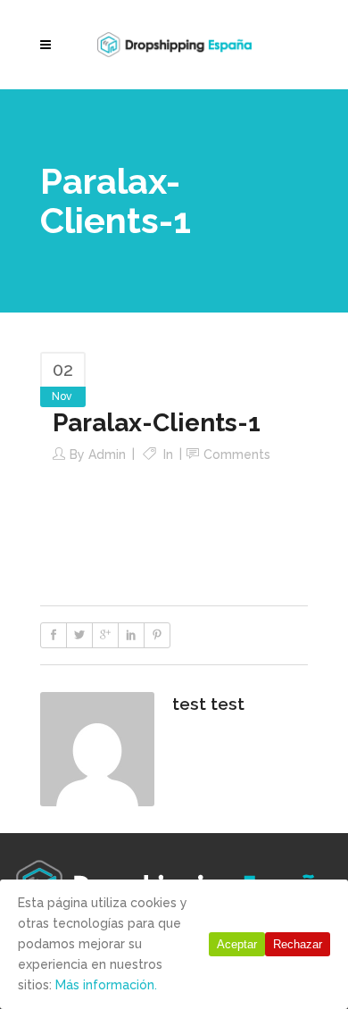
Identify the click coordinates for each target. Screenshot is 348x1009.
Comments (236, 454)
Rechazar (297, 944)
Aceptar (237, 944)
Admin (107, 454)
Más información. (106, 985)
